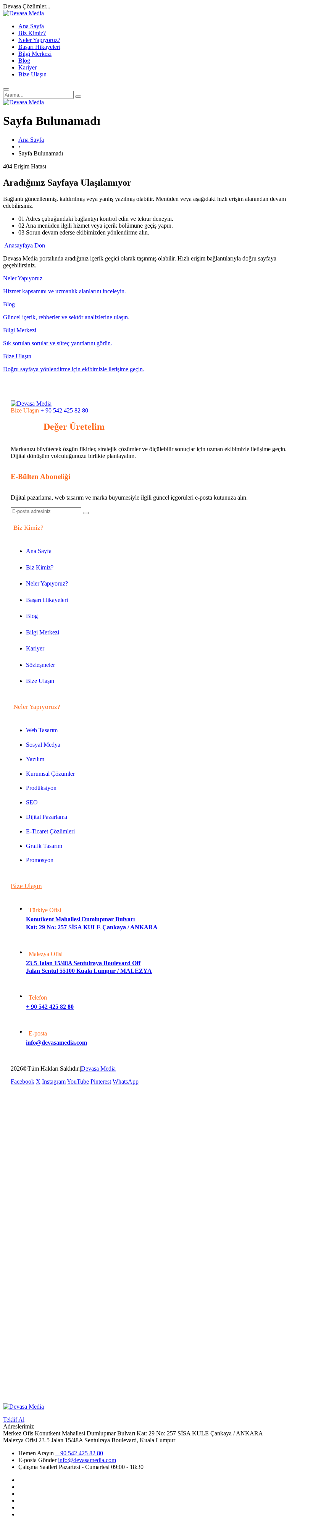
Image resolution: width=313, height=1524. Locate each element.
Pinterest (100, 1081)
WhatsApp (126, 1081)
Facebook (22, 1081)
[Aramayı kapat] (6, 89)
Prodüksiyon (41, 788)
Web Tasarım (42, 730)
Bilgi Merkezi (35, 53)
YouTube (78, 1081)
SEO (32, 802)
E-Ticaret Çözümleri (50, 831)
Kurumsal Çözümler (50, 773)
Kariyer (27, 67)
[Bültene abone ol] (86, 513)
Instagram (54, 1081)
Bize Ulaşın (32, 74)
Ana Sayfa (31, 26)
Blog (24, 60)
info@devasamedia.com (87, 1460)
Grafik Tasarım (44, 846)
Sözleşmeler (40, 665)
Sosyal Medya (43, 744)
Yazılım (35, 759)
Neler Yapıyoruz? (39, 40)
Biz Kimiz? (32, 33)
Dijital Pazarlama (46, 817)
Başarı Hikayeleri (39, 47)
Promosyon (39, 860)
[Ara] (78, 96)
